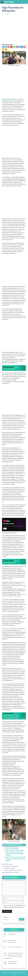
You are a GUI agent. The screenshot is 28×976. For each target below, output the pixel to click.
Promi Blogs (9, 2)
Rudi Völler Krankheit (9, 868)
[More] (6, 49)
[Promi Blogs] (2, 2)
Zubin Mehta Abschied (12, 848)
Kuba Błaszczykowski (12, 847)
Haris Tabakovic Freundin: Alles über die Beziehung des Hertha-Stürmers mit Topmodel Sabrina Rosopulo (15, 852)
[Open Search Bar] (22, 2)
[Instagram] (16, 47)
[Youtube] (24, 47)
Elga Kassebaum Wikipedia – (10, 99)
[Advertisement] (14, 29)
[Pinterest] (11, 47)
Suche (5, 917)
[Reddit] (8, 47)
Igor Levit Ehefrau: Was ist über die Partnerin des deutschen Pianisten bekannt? (16, 858)
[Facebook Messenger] (19, 47)
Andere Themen (8, 864)
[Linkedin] (22, 47)
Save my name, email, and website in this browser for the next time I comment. (14, 906)
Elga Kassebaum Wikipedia (11, 866)
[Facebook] (3, 47)
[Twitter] (6, 47)
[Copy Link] (3, 49)
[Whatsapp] (14, 47)
